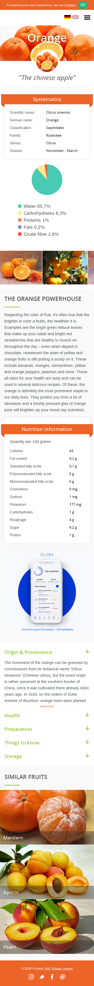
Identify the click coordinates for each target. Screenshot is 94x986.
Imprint (68, 968)
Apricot (11, 892)
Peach (9, 947)
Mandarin (13, 838)
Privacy (57, 968)
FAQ (48, 968)
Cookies (70, 5)
